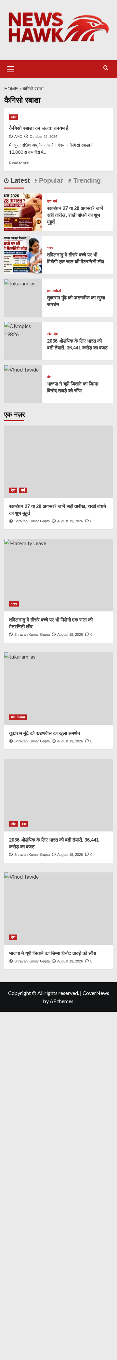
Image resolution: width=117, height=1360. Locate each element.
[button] (10, 68)
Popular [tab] (50, 180)
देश (49, 201)
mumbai (54, 291)
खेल (13, 117)
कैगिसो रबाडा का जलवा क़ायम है (39, 128)
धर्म (55, 201)
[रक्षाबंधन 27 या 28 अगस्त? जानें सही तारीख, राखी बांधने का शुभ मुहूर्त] (23, 211)
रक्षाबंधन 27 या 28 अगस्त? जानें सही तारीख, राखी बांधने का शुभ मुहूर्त (75, 215)
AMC (18, 136)
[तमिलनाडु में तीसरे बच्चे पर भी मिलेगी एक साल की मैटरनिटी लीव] (23, 254)
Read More (19, 162)
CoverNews (96, 993)
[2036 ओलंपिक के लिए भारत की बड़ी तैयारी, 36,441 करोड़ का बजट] (23, 329)
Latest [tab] (19, 180)
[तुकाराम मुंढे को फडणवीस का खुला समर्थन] (19, 283)
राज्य (50, 248)
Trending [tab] (86, 180)
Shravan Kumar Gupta (32, 521)
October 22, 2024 (43, 136)
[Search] (106, 68)
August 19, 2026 (70, 521)
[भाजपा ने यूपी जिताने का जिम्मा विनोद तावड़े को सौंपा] (21, 369)
